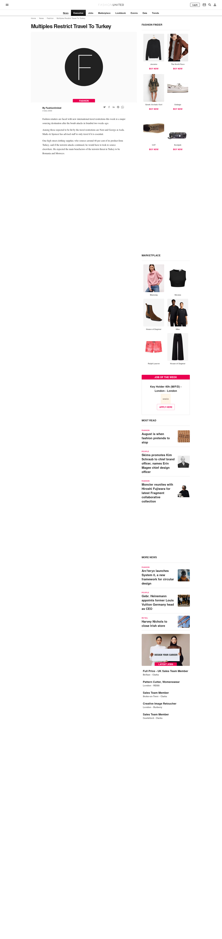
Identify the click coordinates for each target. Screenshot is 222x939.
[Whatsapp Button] (122, 107)
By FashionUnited (51, 107)
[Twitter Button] (104, 107)
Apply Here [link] (165, 407)
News (41, 18)
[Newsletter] (204, 5)
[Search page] (209, 5)
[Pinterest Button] (118, 107)
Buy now (153, 68)
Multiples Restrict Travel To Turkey (71, 18)
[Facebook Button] (109, 107)
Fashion (50, 18)
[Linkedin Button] (113, 107)
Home (33, 18)
